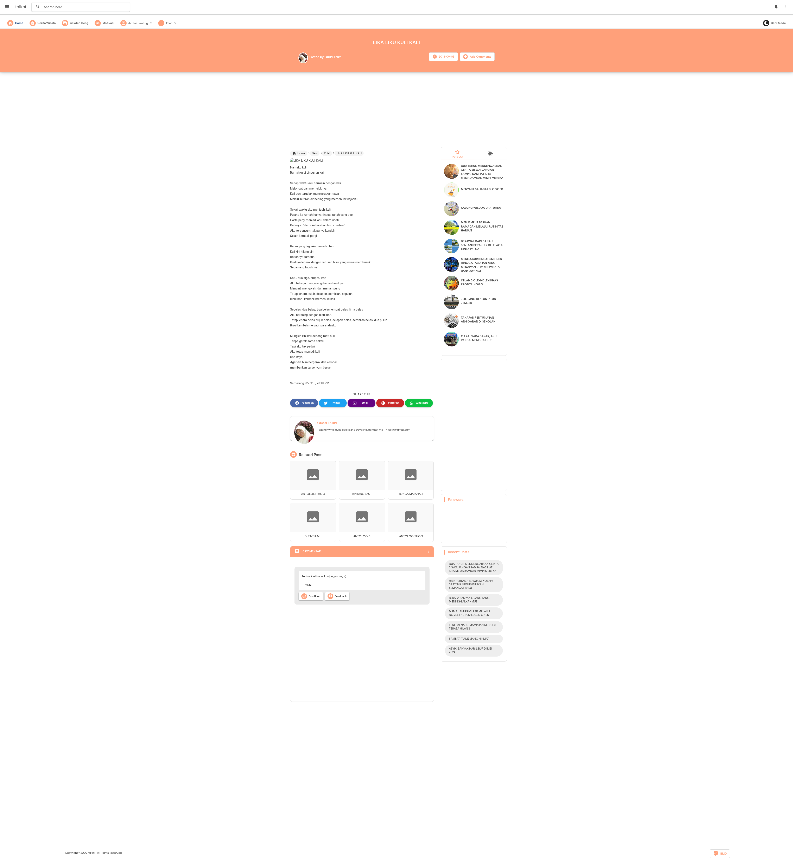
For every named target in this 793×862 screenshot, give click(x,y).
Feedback (337, 596)
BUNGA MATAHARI (411, 494)
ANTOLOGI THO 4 (313, 494)
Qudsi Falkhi (327, 423)
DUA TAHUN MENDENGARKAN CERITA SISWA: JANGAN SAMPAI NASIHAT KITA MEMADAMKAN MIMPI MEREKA (474, 567)
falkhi (91, 853)
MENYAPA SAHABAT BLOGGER (482, 189)
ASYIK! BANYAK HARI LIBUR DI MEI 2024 (470, 650)
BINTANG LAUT (362, 494)
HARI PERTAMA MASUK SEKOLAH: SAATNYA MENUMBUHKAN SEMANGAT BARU (471, 584)
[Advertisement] (396, 108)
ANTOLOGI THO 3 (411, 536)
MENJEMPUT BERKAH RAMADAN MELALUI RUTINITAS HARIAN (482, 226)
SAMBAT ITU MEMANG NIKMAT (469, 638)
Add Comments (480, 56)
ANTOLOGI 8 (361, 536)
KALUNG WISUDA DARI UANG (481, 208)
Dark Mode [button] (778, 23)
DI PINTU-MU (313, 536)
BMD (720, 853)
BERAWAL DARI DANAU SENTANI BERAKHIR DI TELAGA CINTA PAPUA (482, 245)
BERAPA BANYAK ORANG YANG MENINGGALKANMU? (469, 599)
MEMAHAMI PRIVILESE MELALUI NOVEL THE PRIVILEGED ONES (469, 613)
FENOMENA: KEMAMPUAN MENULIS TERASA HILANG (472, 626)
